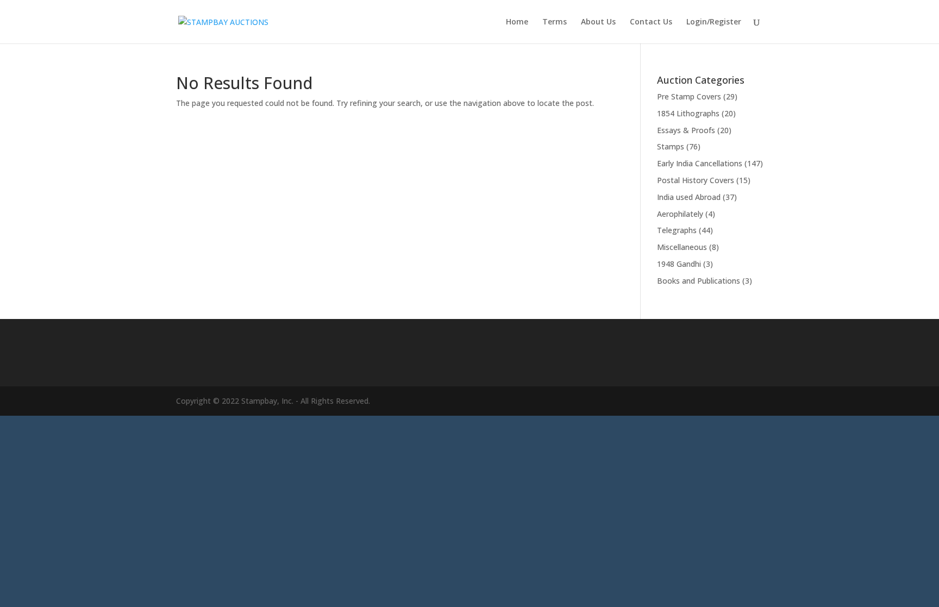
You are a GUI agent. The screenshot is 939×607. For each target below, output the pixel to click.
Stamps (670, 146)
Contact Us (651, 22)
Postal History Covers (695, 180)
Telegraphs (677, 230)
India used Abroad (689, 197)
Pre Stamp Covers (689, 96)
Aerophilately (680, 214)
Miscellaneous (682, 247)
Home (517, 22)
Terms (554, 22)
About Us (598, 22)
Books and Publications (698, 281)
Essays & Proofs (686, 130)
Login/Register (713, 22)
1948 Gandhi (679, 264)
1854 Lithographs (688, 113)
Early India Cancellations (699, 163)
